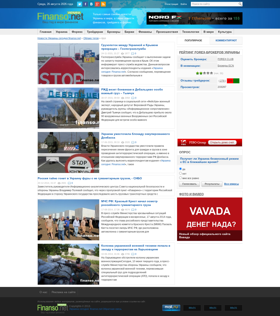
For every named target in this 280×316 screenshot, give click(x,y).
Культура (225, 31)
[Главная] (61, 23)
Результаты (212, 184)
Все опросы (231, 184)
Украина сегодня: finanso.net (85, 309)
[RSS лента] (103, 4)
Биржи (129, 31)
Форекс (77, 31)
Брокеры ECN (226, 65)
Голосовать (189, 184)
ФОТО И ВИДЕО (191, 194)
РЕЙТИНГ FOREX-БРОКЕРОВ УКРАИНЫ (209, 52)
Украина (61, 31)
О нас (43, 292)
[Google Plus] (97, 4)
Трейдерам (95, 31)
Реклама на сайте (64, 292)
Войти (184, 4)
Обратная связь (112, 309)
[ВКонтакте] (91, 4)
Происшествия (167, 31)
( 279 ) (222, 80)
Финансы (145, 31)
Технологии (190, 31)
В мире (209, 31)
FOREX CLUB (225, 59)
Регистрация (171, 4)
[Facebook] (85, 4)
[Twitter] (79, 4)
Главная (45, 31)
